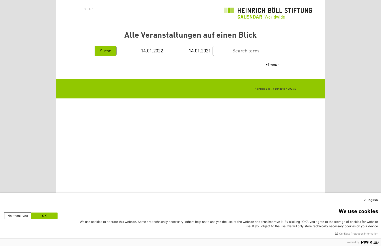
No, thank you (17, 216)
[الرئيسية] (268, 14)
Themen (273, 65)
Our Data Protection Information (358, 233)
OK (44, 216)
